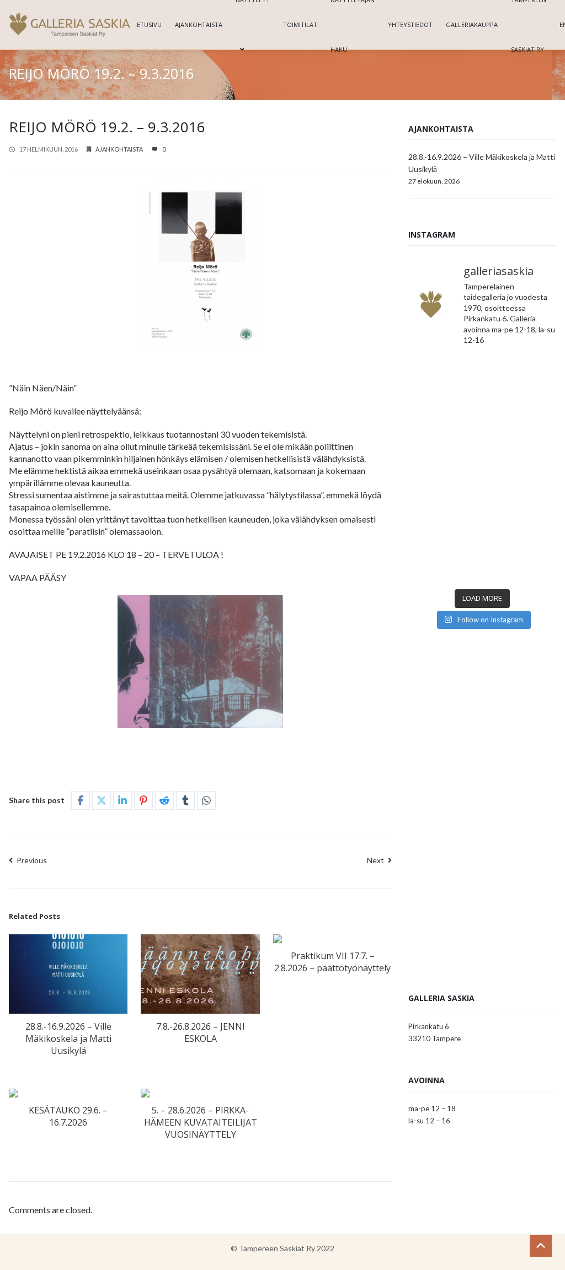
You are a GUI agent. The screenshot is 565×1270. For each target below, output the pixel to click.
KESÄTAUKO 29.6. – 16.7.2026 (68, 1116)
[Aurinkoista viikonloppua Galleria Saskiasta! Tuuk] (443, 424)
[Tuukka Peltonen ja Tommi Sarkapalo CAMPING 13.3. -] (443, 379)
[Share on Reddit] (164, 800)
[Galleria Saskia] (69, 25)
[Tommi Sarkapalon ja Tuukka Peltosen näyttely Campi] (520, 469)
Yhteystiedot (410, 24)
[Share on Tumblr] (185, 800)
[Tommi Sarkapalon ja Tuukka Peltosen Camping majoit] (443, 469)
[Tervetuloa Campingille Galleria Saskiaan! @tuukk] (520, 424)
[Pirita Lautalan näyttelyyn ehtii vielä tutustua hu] (520, 515)
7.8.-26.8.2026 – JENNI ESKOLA (200, 1032)
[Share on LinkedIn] (122, 800)
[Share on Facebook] (80, 800)
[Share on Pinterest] (143, 800)
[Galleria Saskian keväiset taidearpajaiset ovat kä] (443, 515)
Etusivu (149, 24)
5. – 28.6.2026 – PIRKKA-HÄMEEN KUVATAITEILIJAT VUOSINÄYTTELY (200, 1122)
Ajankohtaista (198, 24)
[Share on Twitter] (101, 800)
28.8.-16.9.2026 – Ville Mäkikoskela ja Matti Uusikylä (68, 1038)
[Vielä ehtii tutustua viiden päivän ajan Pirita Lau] (443, 560)
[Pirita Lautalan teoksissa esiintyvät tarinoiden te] (520, 560)
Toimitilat (300, 24)
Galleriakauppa (472, 24)
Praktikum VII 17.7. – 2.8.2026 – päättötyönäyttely (332, 962)
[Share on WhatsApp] (206, 800)
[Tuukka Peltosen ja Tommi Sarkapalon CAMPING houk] (520, 379)
